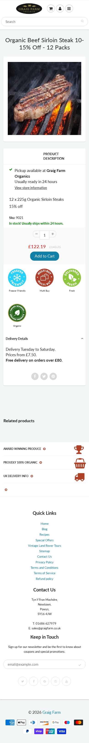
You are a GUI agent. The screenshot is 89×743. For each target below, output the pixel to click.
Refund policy (44, 579)
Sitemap (44, 551)
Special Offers (45, 540)
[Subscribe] (79, 665)
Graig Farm (51, 712)
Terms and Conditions (44, 567)
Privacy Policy (45, 562)
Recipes (44, 534)
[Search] (82, 21)
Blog (44, 529)
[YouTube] (66, 681)
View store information (31, 188)
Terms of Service (44, 573)
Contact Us (44, 556)
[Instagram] (55, 681)
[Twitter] (22, 681)
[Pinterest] (44, 681)
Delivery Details (17, 339)
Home (45, 523)
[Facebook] (33, 681)
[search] (44, 21)
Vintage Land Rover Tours (44, 545)
